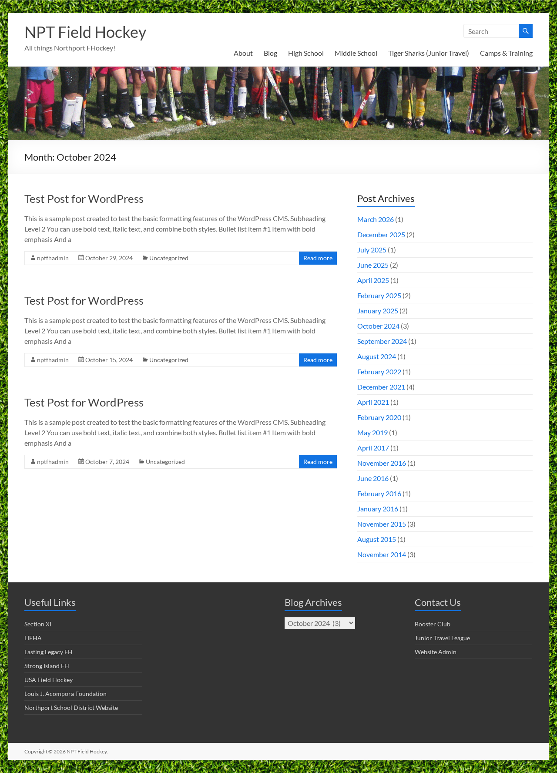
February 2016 (379, 493)
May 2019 (372, 432)
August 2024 (376, 356)
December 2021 (381, 387)
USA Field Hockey (48, 679)
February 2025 (379, 295)
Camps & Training (506, 53)
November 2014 (381, 554)
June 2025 (373, 265)
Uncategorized (168, 258)
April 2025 (373, 280)
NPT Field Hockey (85, 31)
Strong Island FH (46, 665)
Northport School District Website (71, 707)
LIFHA (33, 638)
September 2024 (382, 341)
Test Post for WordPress (84, 198)
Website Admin (435, 651)
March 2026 (375, 219)
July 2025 (371, 249)
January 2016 (377, 508)
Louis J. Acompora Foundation (65, 693)
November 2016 (381, 463)
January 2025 (377, 310)
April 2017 (373, 448)
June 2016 (373, 478)
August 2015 (376, 539)
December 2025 (381, 234)
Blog (270, 53)
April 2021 (373, 402)
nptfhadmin (53, 258)
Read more (317, 258)
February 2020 (379, 417)
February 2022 (379, 371)
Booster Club (432, 624)
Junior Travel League (442, 638)
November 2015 (381, 524)
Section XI (37, 624)
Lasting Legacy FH (48, 651)
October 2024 (378, 326)
